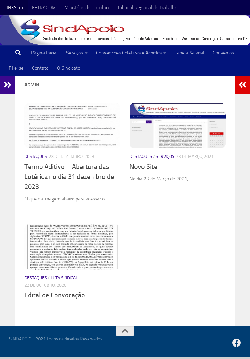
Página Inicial (44, 53)
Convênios (223, 53)
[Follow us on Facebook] (236, 343)
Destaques (35, 156)
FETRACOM (44, 7)
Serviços (74, 53)
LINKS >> (13, 7)
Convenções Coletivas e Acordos (129, 53)
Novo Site (143, 167)
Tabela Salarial (189, 53)
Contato (40, 68)
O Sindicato (68, 68)
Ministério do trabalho (86, 7)
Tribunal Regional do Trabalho (147, 7)
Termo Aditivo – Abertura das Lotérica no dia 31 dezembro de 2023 (69, 177)
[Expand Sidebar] (7, 85)
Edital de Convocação (54, 295)
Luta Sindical (64, 278)
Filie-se (16, 68)
